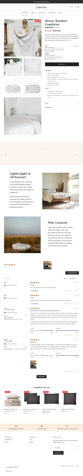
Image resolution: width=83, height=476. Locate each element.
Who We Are (48, 107)
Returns (31, 442)
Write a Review (74, 273)
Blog (6, 442)
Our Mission (8, 437)
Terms (76, 466)
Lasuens (10, 471)
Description (48, 70)
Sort (65, 278)
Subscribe (58, 452)
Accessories (52, 12)
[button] (52, 27)
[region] (47, 265)
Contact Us (32, 437)
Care (46, 103)
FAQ (30, 439)
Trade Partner (8, 439)
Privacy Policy (71, 466)
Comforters (25, 12)
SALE (60, 12)
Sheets (33, 12)
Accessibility (63, 466)
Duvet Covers (42, 12)
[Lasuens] (41, 7)
